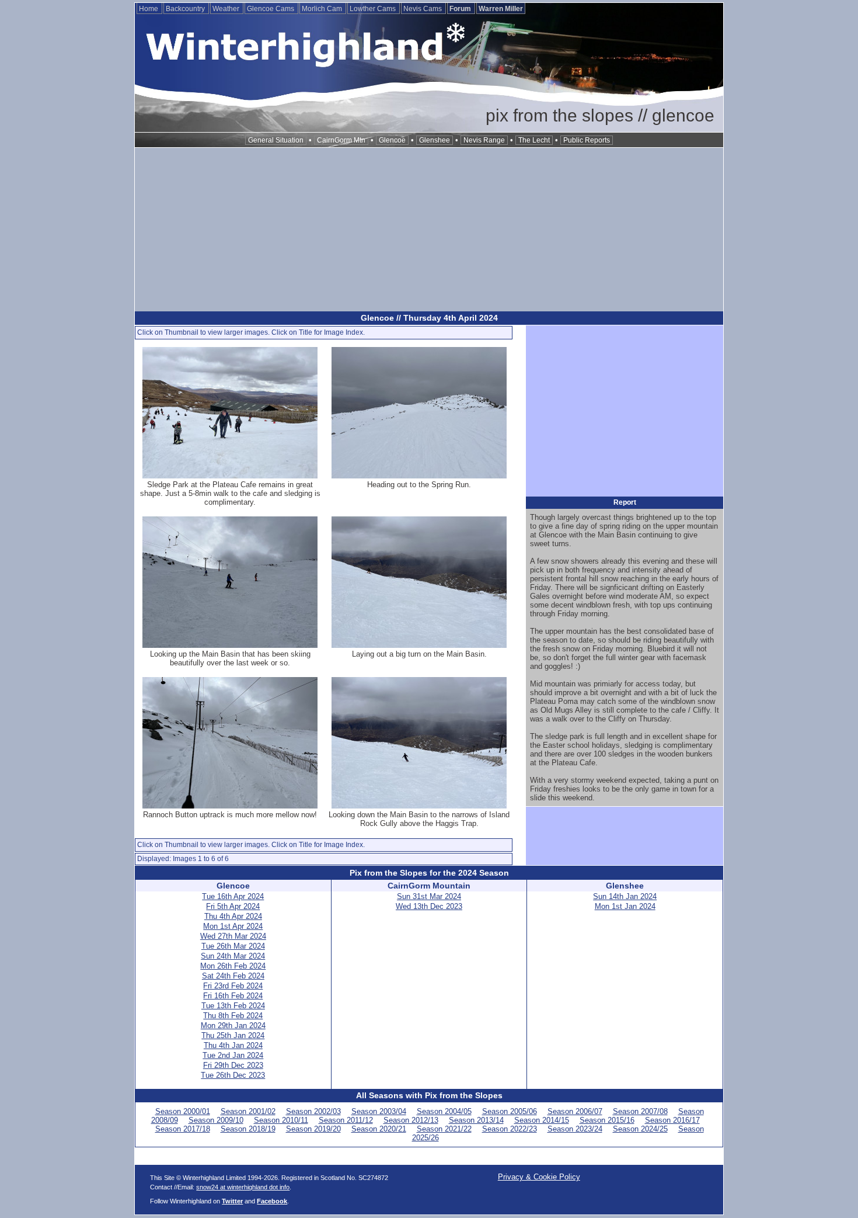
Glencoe (392, 140)
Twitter (232, 1201)
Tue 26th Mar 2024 (233, 946)
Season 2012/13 (410, 1120)
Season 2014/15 (541, 1120)
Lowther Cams (373, 9)
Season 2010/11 (281, 1120)
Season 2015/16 (607, 1120)
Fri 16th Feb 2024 (233, 995)
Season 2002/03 (313, 1111)
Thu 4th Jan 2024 (233, 1045)
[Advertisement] (429, 229)
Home (149, 9)
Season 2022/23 (509, 1129)
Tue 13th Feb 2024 (233, 1005)
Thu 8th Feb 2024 (233, 1015)
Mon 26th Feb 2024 (233, 966)
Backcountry (186, 9)
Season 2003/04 (378, 1111)
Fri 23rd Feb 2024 (233, 985)
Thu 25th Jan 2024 (232, 1035)
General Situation (276, 140)
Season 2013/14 (476, 1120)
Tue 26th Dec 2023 (233, 1075)
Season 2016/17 (672, 1120)
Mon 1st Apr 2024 (233, 926)
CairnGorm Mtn (341, 140)
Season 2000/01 (182, 1111)
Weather (226, 9)
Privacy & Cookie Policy (539, 1176)
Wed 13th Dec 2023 (429, 906)
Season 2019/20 (313, 1129)
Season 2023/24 (574, 1129)
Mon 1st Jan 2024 (625, 906)
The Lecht (534, 140)
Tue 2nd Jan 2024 (233, 1055)
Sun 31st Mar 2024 (429, 896)
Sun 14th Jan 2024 (625, 896)
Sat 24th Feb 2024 (233, 975)
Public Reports (586, 140)
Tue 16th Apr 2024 (233, 896)
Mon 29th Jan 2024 (233, 1025)
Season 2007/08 (640, 1111)
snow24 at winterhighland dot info (243, 1187)
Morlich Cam (323, 9)
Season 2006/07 (574, 1111)
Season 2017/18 (182, 1129)
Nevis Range (484, 140)
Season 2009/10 (216, 1120)
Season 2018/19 (248, 1129)
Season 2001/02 (248, 1111)
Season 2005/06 (509, 1111)
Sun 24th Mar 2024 (233, 956)
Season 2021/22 (444, 1129)
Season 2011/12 (346, 1120)
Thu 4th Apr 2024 (233, 916)
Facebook (272, 1201)
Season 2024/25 (640, 1129)
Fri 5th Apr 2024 (233, 906)
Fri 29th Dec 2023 (233, 1065)
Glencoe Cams (271, 9)
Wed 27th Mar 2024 (233, 936)
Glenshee (434, 140)
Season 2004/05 (444, 1111)
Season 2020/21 (378, 1129)
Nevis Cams (423, 9)
